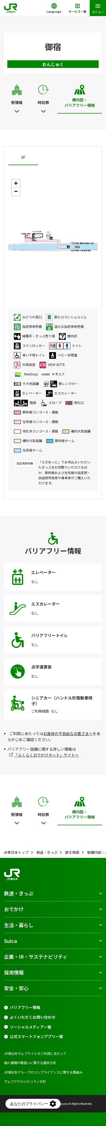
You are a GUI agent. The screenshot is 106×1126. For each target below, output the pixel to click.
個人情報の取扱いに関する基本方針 (30, 1062)
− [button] (16, 191)
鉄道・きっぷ (18, 893)
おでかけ (14, 908)
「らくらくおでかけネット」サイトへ (46, 755)
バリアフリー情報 (25, 1007)
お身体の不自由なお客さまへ (68, 733)
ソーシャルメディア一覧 (30, 1027)
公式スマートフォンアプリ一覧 (36, 1036)
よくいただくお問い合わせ (32, 1017)
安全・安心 (16, 988)
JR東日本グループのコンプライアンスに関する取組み (43, 1072)
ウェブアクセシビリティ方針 (25, 1081)
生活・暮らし (18, 925)
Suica (10, 940)
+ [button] (16, 183)
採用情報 (14, 972)
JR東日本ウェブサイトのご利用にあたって (35, 1053)
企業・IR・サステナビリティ (35, 956)
